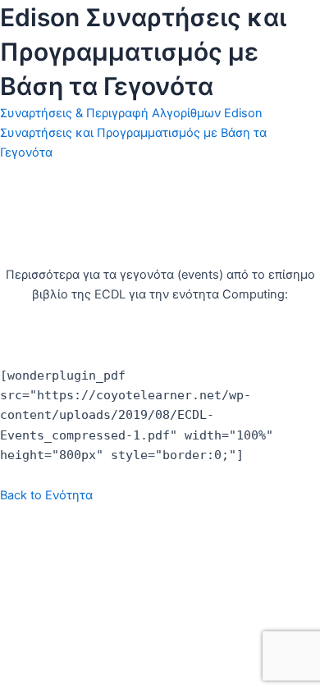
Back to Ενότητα (46, 495)
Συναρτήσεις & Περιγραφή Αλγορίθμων (110, 113)
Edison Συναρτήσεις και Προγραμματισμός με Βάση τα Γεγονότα (133, 133)
